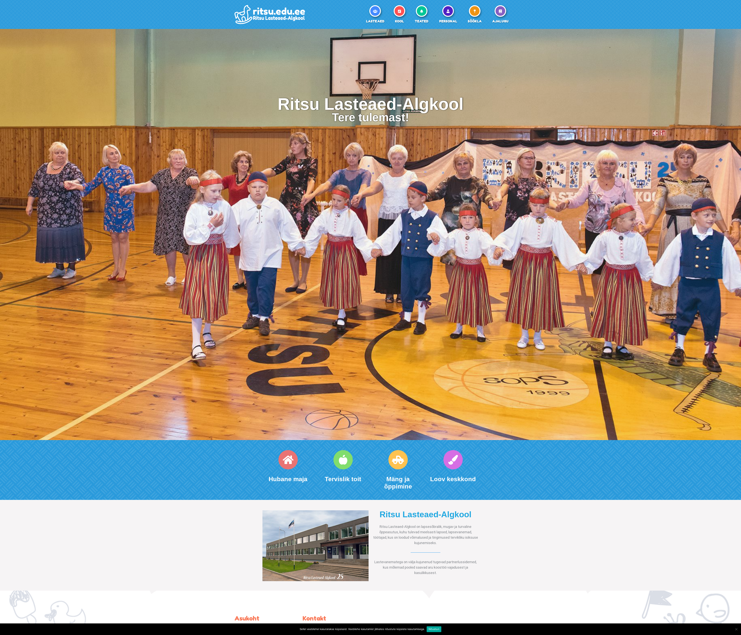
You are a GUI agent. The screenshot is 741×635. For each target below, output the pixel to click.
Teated (422, 21)
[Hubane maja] (288, 459)
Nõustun (434, 629)
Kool (399, 21)
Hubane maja (288, 479)
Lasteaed (375, 21)
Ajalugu (500, 21)
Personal (448, 21)
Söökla (475, 21)
